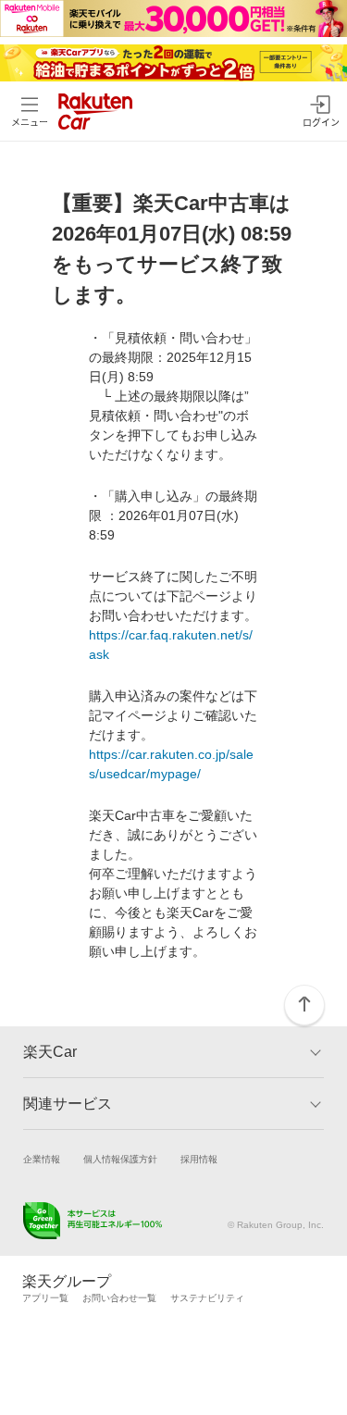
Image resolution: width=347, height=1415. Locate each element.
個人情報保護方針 (120, 1159)
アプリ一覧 (45, 1298)
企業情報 (41, 1159)
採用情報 (198, 1159)
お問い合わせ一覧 (119, 1298)
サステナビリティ (207, 1298)
